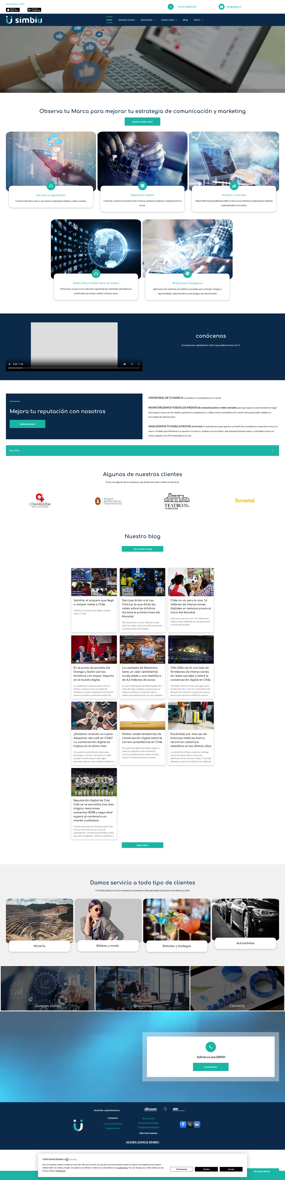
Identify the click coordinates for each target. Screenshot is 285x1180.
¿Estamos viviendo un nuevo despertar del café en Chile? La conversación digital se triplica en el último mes (93, 740)
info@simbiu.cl (234, 6)
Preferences (181, 1169)
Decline (206, 1169)
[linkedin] (197, 1124)
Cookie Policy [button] (122, 1168)
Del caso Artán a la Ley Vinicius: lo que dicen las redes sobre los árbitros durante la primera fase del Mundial (141, 608)
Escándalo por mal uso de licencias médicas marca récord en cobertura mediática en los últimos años (190, 740)
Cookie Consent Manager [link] (52, 1159)
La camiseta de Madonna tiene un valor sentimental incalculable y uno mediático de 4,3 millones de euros (141, 673)
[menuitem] (109, 20)
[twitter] (190, 1124)
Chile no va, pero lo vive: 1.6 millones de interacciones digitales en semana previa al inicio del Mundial (190, 606)
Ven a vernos (148, 1118)
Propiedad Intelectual (148, 1127)
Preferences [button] (60, 1171)
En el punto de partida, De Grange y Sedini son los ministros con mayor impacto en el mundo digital (93, 673)
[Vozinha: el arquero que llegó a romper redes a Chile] (94, 582)
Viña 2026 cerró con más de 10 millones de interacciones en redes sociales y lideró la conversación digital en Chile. (190, 673)
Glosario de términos (148, 1122)
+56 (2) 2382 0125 (187, 6)
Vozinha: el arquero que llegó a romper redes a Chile (93, 602)
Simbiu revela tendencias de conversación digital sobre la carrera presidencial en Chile (142, 738)
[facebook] (183, 1124)
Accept (231, 1169)
